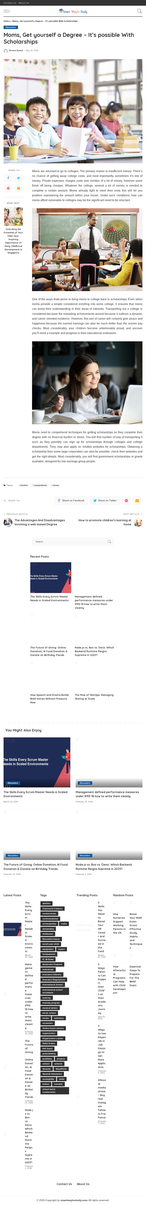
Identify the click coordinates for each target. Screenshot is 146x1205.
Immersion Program (52, 964)
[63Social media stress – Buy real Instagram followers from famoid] (85, 1101)
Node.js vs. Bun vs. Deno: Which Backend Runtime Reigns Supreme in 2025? (94, 651)
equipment (48, 949)
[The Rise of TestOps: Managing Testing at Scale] (95, 676)
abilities (46, 903)
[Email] (18, 188)
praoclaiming (49, 1054)
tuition (46, 1084)
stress (56, 485)
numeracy (59, 1018)
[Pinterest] (8, 188)
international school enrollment (53, 991)
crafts (64, 924)
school (46, 1064)
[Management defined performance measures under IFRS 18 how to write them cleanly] (95, 577)
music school (49, 1013)
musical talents (50, 1008)
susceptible (48, 1079)
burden (24, 485)
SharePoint (61, 1069)
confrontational (50, 919)
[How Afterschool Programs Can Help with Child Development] (119, 958)
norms (46, 1018)
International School (53, 985)
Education (11, 27)
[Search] (138, 11)
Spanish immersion (52, 1074)
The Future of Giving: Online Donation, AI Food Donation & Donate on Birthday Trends (48, 651)
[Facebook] (8, 178)
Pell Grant (47, 1049)
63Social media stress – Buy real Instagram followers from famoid (102, 1099)
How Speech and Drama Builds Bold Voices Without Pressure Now (49, 698)
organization (49, 1033)
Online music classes (53, 1028)
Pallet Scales (49, 1043)
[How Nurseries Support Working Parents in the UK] (119, 906)
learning (47, 998)
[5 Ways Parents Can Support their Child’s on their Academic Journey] (85, 991)
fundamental (49, 954)
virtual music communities (49, 1090)
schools (58, 1064)
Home (7, 21)
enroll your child (51, 944)
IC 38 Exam (48, 959)
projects (61, 1059)
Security (47, 1069)
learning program (51, 1003)
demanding (48, 929)
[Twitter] (18, 178)
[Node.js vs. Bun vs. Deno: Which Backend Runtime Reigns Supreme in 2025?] (95, 628)
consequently (49, 924)
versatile (58, 1084)
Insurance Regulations (54, 980)
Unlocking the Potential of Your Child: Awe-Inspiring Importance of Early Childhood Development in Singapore (13, 241)
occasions (48, 1023)
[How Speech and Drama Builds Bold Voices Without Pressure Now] (50, 676)
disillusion (48, 934)
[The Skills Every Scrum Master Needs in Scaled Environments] (50, 577)
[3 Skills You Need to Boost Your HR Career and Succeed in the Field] (85, 929)
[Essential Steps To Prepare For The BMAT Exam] (136, 958)
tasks (61, 1079)
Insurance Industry (52, 974)
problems (47, 1059)
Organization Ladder (53, 1038)
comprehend (40, 485)
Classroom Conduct (52, 908)
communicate (49, 913)
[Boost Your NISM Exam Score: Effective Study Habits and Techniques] (136, 906)
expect (61, 949)
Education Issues (51, 939)
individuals (48, 969)
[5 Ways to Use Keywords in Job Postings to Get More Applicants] (85, 1049)
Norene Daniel (16, 50)
